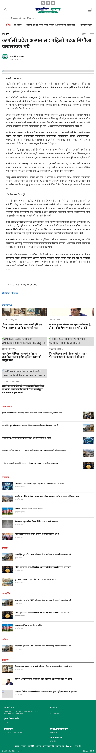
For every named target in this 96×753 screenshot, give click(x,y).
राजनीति (31, 746)
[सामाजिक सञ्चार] (5, 57)
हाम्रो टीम (78, 746)
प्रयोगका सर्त (60, 746)
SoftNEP (91, 751)
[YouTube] (53, 3)
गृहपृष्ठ (84, 34)
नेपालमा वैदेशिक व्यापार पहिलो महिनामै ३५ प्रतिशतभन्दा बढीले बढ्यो (44, 25)
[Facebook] (43, 3)
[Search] (5, 9)
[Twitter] (48, 3)
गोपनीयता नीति (48, 746)
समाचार (23, 746)
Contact (69, 746)
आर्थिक (38, 746)
